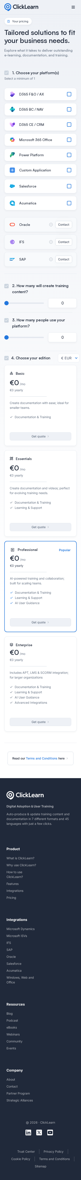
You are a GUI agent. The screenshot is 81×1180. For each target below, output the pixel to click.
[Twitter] (40, 1132)
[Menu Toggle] (73, 7)
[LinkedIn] (29, 1132)
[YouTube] (51, 1132)
